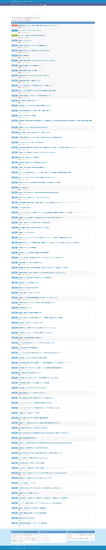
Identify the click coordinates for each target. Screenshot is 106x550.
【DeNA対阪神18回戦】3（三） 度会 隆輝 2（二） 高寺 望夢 (34, 383)
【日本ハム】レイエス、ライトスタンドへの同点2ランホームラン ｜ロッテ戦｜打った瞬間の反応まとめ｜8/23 (46, 237)
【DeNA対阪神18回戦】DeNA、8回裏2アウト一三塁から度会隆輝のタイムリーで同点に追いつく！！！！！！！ (46, 363)
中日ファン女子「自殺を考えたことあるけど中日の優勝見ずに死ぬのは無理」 (37, 90)
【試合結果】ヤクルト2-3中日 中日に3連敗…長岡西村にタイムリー (35, 105)
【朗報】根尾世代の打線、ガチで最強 (28, 70)
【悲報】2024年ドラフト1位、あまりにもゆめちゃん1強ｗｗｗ (34, 75)
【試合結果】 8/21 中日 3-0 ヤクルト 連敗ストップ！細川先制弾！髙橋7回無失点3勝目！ (41, 368)
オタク (25, 4)
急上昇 (30, 1)
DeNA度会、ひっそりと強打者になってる (29, 282)
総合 (13, 4)
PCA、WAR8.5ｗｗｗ (24, 187)
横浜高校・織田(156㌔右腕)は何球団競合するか (30, 312)
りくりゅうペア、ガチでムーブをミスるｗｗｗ (30, 30)
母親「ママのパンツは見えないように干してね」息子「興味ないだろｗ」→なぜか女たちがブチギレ (43, 473)
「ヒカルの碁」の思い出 (24, 207)
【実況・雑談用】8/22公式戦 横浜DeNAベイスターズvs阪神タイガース (36, 398)
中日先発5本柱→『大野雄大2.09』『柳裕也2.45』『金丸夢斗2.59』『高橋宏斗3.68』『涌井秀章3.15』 (44, 498)
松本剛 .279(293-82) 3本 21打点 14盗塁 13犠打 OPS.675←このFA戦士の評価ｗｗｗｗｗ (40, 453)
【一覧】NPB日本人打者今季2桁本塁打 (28, 347)
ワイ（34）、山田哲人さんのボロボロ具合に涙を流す (32, 35)
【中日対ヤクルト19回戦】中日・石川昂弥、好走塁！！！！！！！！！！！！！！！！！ (40, 468)
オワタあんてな (16, 1)
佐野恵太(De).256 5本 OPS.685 (26, 518)
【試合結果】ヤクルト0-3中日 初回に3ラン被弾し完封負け (33, 358)
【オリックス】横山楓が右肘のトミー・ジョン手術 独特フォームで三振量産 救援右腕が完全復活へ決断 (44, 172)
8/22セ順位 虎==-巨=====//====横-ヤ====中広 (31, 322)
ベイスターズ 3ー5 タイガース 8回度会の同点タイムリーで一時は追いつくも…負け (39, 408)
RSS (70, 538)
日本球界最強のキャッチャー (26, 307)
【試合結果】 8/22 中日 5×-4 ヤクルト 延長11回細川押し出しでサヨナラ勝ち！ (39, 378)
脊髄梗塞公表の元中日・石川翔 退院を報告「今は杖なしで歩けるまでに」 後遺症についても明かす (43, 267)
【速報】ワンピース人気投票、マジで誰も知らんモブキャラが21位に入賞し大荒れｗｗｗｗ (41, 217)
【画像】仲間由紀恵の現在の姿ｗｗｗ (28, 438)
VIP (22, 4)
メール (26, 547)
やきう (45, 4)
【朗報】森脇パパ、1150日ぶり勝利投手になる (30, 262)
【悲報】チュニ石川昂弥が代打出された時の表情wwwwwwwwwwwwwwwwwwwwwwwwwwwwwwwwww (45, 443)
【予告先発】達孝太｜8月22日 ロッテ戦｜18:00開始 (31, 463)
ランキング (24, 1)
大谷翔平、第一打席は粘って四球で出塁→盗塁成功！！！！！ (34, 167)
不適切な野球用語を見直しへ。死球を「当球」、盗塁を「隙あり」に (35, 110)
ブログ (29, 547)
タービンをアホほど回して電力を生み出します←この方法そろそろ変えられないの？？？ (40, 353)
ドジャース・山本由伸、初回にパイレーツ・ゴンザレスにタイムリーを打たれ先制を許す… (41, 503)
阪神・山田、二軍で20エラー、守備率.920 (29, 157)
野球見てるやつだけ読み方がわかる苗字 (28, 287)
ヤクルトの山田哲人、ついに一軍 (27, 483)
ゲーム (36, 4)
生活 (41, 4)
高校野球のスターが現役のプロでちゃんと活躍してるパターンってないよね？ (37, 328)
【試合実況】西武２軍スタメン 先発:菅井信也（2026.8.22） (33, 162)
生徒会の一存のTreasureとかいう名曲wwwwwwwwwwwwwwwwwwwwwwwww (39, 192)
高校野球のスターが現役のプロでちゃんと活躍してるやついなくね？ (35, 478)
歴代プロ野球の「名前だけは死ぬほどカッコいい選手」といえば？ (35, 132)
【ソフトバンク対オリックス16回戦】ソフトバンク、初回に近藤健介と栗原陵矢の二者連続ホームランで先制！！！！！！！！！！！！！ (52, 212)
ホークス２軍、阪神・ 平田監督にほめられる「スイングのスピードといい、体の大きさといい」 (42, 257)
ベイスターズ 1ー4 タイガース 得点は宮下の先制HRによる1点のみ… (36, 403)
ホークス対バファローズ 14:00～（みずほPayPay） (31, 142)
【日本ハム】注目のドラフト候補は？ (28, 115)
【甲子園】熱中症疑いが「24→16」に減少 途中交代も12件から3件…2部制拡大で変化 (40, 137)
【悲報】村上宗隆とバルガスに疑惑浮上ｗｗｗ (30, 65)
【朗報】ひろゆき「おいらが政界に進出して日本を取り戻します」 (35, 50)
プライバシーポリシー (46, 541)
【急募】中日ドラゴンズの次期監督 (27, 247)
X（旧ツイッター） (73, 534)
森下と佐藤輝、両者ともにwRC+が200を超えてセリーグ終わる (34, 227)
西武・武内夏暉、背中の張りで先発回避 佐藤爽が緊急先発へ (34, 418)
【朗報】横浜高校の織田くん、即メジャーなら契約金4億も (33, 523)
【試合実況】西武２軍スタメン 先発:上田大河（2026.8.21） (33, 428)
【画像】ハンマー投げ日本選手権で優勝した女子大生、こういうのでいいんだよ (38, 297)
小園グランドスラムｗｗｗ (25, 40)
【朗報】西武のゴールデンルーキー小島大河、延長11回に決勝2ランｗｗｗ (37, 302)
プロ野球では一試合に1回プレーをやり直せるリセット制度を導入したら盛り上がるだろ (40, 488)
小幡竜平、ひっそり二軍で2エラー (27, 232)
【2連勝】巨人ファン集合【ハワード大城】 (29, 413)
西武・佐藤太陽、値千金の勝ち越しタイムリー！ (30, 373)
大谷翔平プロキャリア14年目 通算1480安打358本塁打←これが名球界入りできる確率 (39, 182)
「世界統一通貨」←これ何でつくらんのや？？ (30, 292)
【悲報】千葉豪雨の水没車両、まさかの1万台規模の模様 (32, 513)
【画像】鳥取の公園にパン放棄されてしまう (29, 80)
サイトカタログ (44, 537)
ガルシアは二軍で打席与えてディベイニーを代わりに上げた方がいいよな (36, 343)
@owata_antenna (17, 540)
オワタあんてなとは (45, 539)
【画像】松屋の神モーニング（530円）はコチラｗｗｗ (32, 393)
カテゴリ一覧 (44, 535)
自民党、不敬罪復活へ (24, 55)
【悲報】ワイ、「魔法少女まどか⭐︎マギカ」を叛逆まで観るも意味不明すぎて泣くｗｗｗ (40, 423)
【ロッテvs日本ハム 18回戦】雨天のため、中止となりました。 (34, 458)
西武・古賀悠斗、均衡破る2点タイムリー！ (29, 100)
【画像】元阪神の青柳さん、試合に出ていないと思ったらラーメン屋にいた (37, 60)
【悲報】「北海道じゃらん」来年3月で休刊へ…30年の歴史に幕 (34, 222)
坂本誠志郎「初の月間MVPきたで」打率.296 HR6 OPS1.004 (33, 448)
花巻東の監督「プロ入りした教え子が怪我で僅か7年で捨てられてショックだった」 (39, 25)
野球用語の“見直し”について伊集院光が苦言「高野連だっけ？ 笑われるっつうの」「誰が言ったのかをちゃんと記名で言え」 (49, 242)
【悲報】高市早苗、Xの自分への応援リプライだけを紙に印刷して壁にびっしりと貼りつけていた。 (43, 272)
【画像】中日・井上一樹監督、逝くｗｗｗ (29, 493)
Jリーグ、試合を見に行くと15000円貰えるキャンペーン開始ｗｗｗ (35, 85)
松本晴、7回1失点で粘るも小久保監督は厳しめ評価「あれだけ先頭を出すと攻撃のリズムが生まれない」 (44, 433)
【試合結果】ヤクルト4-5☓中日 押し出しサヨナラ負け (32, 388)
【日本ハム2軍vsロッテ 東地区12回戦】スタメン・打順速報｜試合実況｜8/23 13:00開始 (40, 317)
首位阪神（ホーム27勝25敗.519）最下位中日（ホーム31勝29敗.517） (36, 277)
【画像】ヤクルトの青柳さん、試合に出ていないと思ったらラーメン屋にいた (37, 152)
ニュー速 (17, 4)
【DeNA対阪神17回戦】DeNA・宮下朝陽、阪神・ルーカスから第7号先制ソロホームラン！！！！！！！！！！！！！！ (48, 202)
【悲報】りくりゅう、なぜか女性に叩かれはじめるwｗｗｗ (33, 127)
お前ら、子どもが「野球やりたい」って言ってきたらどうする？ (34, 197)
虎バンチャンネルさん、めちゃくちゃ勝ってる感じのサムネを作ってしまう (37, 177)
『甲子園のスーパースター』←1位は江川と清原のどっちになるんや (35, 332)
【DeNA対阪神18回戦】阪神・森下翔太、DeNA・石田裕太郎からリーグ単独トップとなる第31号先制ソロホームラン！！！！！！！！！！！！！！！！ (56, 147)
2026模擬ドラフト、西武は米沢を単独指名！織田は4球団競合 (34, 252)
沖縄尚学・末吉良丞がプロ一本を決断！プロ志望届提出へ (33, 508)
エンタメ (31, 4)
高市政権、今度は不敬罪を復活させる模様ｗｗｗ (30, 338)
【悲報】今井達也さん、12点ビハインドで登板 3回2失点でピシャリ (35, 95)
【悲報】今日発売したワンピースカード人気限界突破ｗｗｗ (33, 45)
